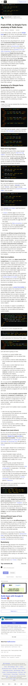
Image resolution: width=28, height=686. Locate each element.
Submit (5, 572)
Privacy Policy (15, 674)
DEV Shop (20, 672)
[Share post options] (25, 684)
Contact (4, 672)
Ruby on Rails (13, 678)
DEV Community (6, 663)
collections (10, 480)
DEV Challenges (11, 666)
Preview (12, 572)
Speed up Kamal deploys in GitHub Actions (11, 645)
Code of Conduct (10, 576)
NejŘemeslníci (16, 17)
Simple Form (11, 436)
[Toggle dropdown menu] (26, 581)
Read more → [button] (14, 611)
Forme (2, 445)
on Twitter (14, 559)
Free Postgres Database (12, 672)
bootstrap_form (13, 441)
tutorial (17, 30)
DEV (7, 677)
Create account (22, 1)
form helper (9, 208)
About (23, 670)
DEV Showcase (17, 670)
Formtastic (4, 441)
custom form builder (19, 287)
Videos (21, 666)
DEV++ (17, 666)
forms (7, 30)
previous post (15, 46)
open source (14, 676)
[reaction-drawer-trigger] (3, 684)
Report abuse (19, 576)
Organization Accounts (8, 670)
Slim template (10, 131)
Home (5, 666)
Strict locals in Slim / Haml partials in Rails (11, 651)
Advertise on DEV (21, 668)
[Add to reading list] (15, 684)
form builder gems (16, 439)
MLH (25, 672)
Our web (14, 637)
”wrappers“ (19, 502)
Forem (7, 676)
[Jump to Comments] (9, 684)
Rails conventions (17, 223)
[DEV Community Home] (5, 2)
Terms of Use (22, 674)
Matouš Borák (7, 17)
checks (5, 212)
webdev (12, 30)
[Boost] (21, 684)
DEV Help (15, 668)
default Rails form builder (10, 277)
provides (19, 436)
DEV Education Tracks (6, 668)
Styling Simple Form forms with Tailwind (11, 656)
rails (2, 30)
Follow (14, 623)
